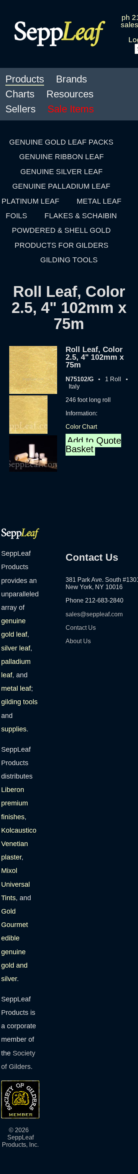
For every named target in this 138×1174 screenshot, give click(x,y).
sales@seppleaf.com (94, 614)
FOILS (16, 216)
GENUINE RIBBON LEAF (61, 157)
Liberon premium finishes (14, 803)
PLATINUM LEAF (30, 201)
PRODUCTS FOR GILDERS (61, 245)
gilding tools (19, 702)
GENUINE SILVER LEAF (61, 172)
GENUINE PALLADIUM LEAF (61, 186)
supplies (13, 729)
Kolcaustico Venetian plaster (18, 844)
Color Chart (81, 426)
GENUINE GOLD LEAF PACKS (61, 142)
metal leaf (16, 688)
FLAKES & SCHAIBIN (80, 216)
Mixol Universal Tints (15, 884)
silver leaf (15, 648)
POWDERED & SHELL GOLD (61, 230)
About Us (78, 641)
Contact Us (81, 627)
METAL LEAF (99, 201)
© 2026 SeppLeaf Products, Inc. (20, 1137)
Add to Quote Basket (93, 444)
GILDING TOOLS (69, 260)
